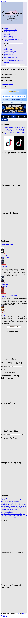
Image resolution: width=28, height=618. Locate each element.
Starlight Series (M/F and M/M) (11, 36)
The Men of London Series (10, 30)
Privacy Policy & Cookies (10, 38)
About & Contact (8, 28)
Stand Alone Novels (8, 33)
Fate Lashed (4, 255)
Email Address (4, 366)
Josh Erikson (5, 257)
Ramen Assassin (5, 314)
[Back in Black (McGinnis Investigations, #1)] (2, 263)
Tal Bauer (4, 286)
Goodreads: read (7, 245)
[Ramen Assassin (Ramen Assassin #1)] (2, 310)
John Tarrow (5, 297)
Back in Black (4, 266)
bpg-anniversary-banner (7, 84)
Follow (2, 369)
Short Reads (7, 34)
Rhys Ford (4, 268)
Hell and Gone (4, 284)
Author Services (7, 41)
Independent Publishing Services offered (14, 39)
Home (5, 27)
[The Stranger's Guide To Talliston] (2, 292)
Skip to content (4, 1)
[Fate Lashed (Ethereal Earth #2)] (2, 252)
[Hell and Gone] (2, 281)
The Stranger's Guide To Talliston (9, 295)
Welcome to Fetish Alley (10, 31)
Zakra (18, 613)
